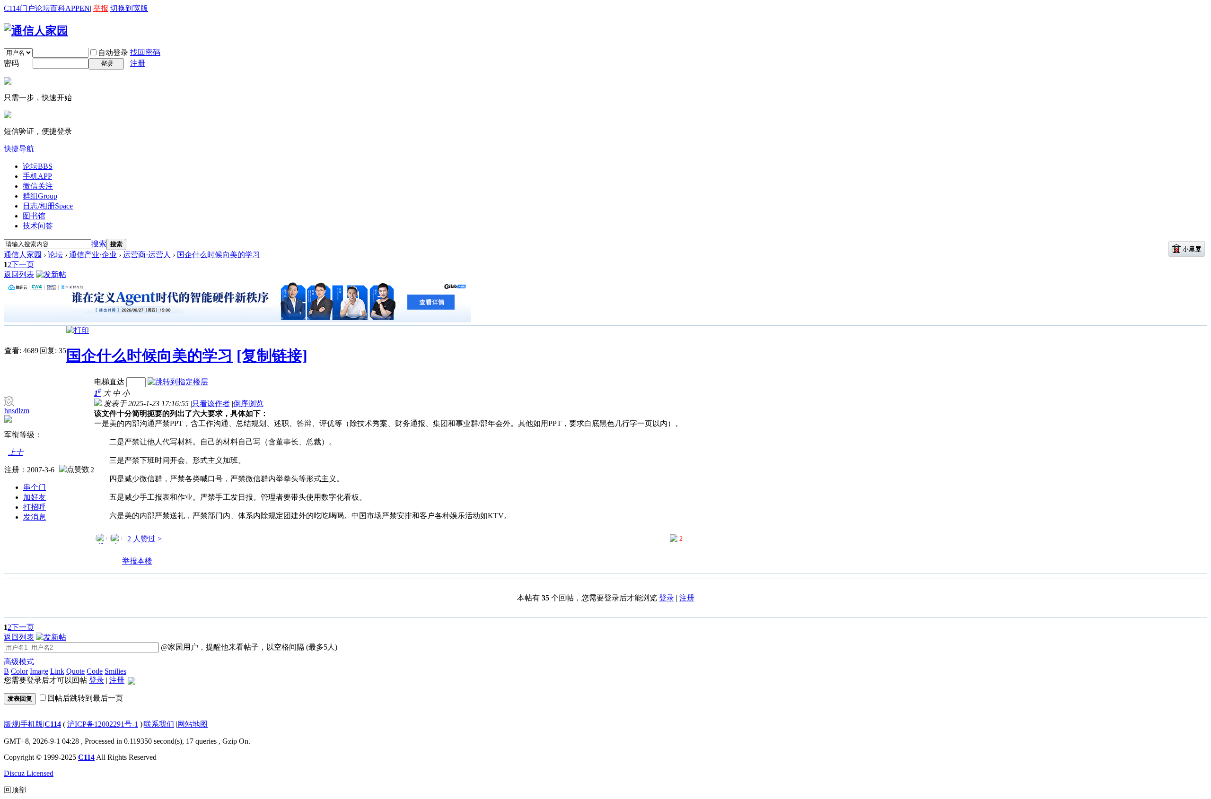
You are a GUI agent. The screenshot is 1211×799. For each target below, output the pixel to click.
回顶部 (15, 790)
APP (72, 8)
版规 (11, 724)
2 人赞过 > (144, 539)
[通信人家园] (36, 31)
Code (95, 671)
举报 (100, 8)
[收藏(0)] (114, 564)
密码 (11, 63)
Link (57, 671)
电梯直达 (109, 382)
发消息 (34, 517)
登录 (666, 598)
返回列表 (19, 274)
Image (39, 671)
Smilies (115, 671)
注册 (137, 63)
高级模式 (19, 662)
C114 (52, 724)
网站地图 (192, 724)
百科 (57, 8)
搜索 (98, 244)
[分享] (102, 564)
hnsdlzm (16, 411)
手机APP (37, 176)
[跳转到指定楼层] (178, 382)
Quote (75, 671)
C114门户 (19, 8)
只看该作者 (211, 404)
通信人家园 (23, 255)
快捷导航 (19, 149)
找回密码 (145, 52)
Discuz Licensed (28, 773)
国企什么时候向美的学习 (218, 255)
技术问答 (38, 226)
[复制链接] (272, 355)
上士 (15, 452)
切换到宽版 (129, 8)
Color (19, 671)
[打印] (77, 330)
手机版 (31, 724)
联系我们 (159, 724)
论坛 (42, 8)
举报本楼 (137, 561)
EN (84, 8)
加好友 (34, 497)
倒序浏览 (248, 404)
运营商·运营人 (147, 255)
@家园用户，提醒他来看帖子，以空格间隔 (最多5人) (248, 647)
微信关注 (38, 186)
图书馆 (34, 216)
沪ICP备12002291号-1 (102, 724)
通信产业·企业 (93, 255)
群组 (40, 196)
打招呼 (34, 507)
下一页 (22, 265)
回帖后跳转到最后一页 (85, 698)
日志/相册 (48, 206)
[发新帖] (51, 274)
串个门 (34, 487)
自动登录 (113, 53)
